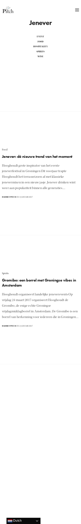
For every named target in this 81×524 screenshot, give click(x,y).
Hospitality (40, 46)
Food (41, 41)
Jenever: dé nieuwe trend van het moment (37, 156)
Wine (41, 56)
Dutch (17, 520)
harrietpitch (9, 197)
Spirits (40, 51)
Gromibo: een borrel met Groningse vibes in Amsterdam (39, 283)
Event (40, 36)
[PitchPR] (8, 10)
